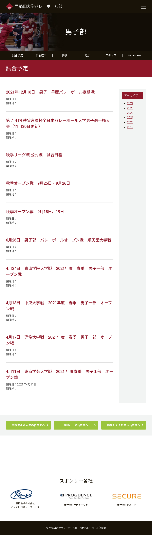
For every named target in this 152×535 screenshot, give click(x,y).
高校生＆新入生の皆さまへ (28, 425)
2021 (130, 117)
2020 (130, 122)
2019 (130, 127)
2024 (130, 103)
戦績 (64, 55)
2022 (130, 112)
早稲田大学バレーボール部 (38, 6)
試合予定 (17, 55)
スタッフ (111, 55)
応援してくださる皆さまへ (123, 425)
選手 (87, 55)
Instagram (134, 55)
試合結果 (41, 55)
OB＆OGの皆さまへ (76, 425)
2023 (130, 108)
